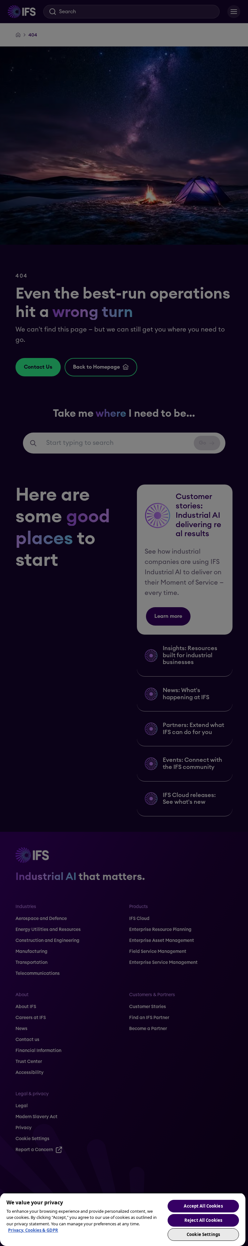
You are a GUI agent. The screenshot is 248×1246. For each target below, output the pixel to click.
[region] (122, 1219)
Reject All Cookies (203, 1220)
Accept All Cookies (203, 1206)
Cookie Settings (203, 1234)
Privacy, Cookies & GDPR (33, 1230)
